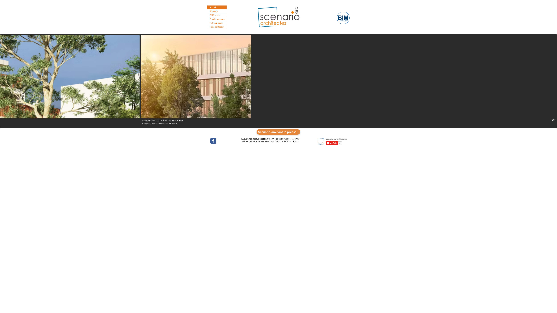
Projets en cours (217, 19)
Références (215, 15)
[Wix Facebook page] (213, 141)
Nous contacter (217, 27)
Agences (214, 11)
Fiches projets (216, 23)
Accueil (213, 7)
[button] (278, 81)
